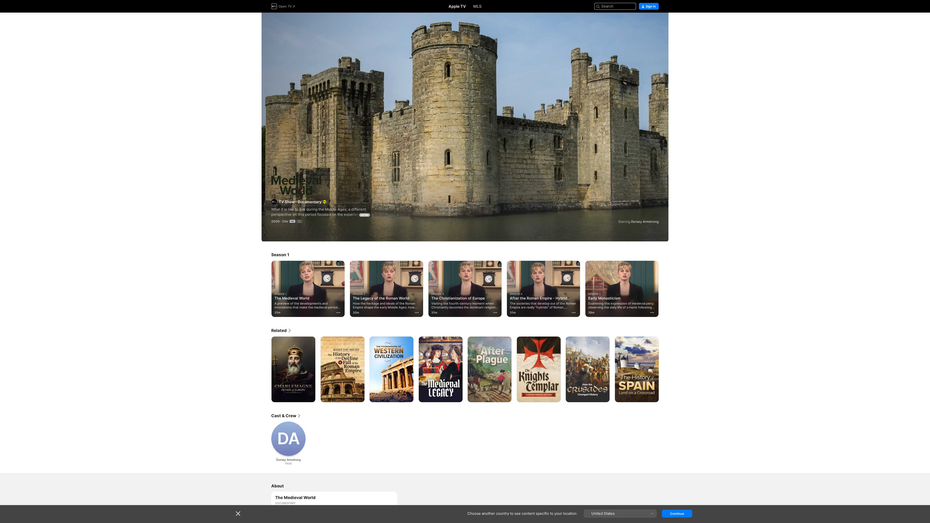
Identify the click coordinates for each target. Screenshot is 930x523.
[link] (281, 330)
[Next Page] (663, 289)
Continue (677, 513)
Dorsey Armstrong (645, 221)
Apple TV (457, 6)
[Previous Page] (266, 289)
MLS (477, 6)
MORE (365, 215)
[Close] (238, 513)
